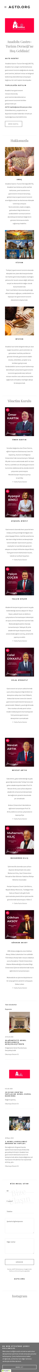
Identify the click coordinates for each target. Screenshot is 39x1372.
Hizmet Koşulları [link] (20, 1271)
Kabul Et (19, 1367)
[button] (5, 7)
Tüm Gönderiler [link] (11, 1005)
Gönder (19, 1262)
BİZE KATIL (14, 124)
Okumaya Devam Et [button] (12, 1054)
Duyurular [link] (8, 1009)
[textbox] (19, 1189)
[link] (19, 7)
